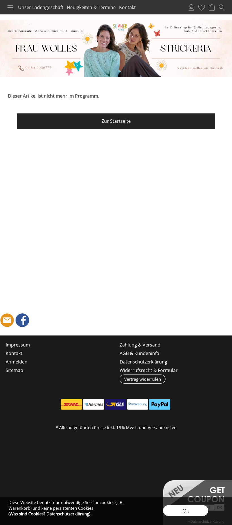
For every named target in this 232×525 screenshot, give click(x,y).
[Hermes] (93, 404)
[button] (10, 7)
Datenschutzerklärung (143, 362)
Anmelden (191, 7)
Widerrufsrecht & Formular (149, 370)
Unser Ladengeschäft (40, 7)
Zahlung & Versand (140, 345)
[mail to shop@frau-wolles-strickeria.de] (7, 320)
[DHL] (71, 404)
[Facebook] (22, 320)
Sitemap (14, 370)
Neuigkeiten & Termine (91, 7)
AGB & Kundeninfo (139, 353)
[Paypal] (159, 404)
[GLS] (115, 404)
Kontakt (127, 7)
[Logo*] (116, 22)
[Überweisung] (137, 404)
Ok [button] (185, 510)
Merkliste (201, 7)
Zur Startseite (116, 121)
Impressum (18, 345)
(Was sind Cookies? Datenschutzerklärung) (49, 514)
